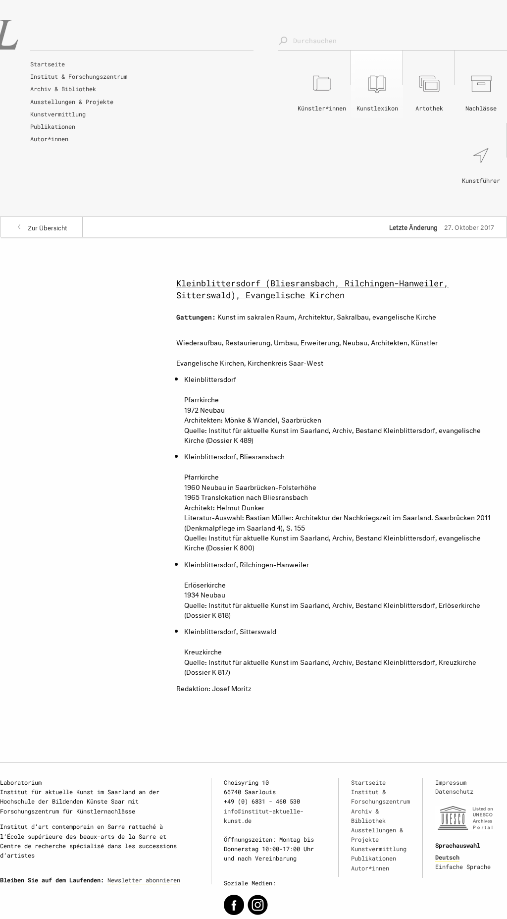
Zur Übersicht (47, 227)
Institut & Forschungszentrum (78, 76)
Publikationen (52, 126)
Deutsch (447, 857)
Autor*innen (49, 139)
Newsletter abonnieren (143, 880)
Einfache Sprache (463, 866)
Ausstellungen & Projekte (71, 102)
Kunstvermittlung (58, 114)
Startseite (47, 64)
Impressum (450, 782)
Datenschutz (454, 791)
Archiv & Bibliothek (63, 89)
